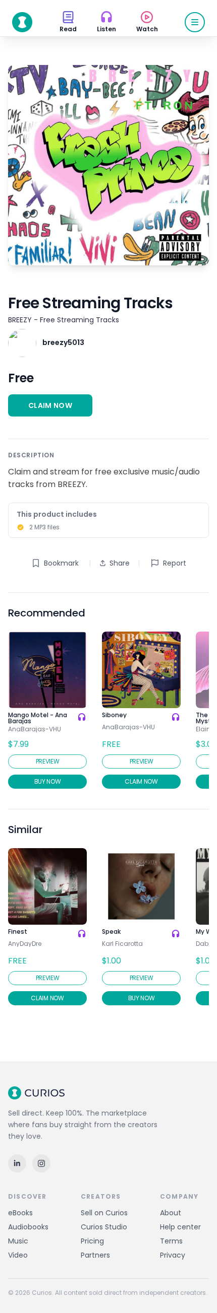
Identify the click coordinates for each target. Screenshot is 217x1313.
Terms (171, 1241)
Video (18, 1255)
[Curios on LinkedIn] (17, 1163)
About (170, 1213)
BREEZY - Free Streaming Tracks (63, 320)
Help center (180, 1227)
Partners (95, 1255)
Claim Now (50, 405)
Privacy (172, 1255)
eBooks (20, 1213)
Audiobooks (28, 1227)
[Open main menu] (195, 22)
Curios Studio (104, 1227)
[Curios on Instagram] (41, 1163)
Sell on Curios (104, 1213)
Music (18, 1241)
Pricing (92, 1241)
